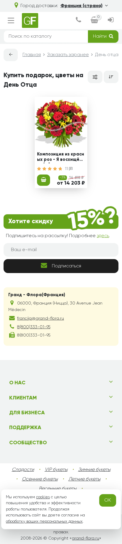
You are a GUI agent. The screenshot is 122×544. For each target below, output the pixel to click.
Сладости (23, 469)
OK (107, 500)
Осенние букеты (40, 479)
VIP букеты (56, 469)
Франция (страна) (81, 6)
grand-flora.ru (85, 538)
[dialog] (78, 20)
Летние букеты (84, 479)
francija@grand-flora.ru (40, 318)
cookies (43, 497)
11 (67, 169)
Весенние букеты (57, 488)
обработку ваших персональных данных (44, 521)
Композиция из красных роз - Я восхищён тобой (60, 157)
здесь (103, 236)
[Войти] (110, 20)
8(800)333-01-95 (33, 327)
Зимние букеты (94, 469)
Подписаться (66, 266)
